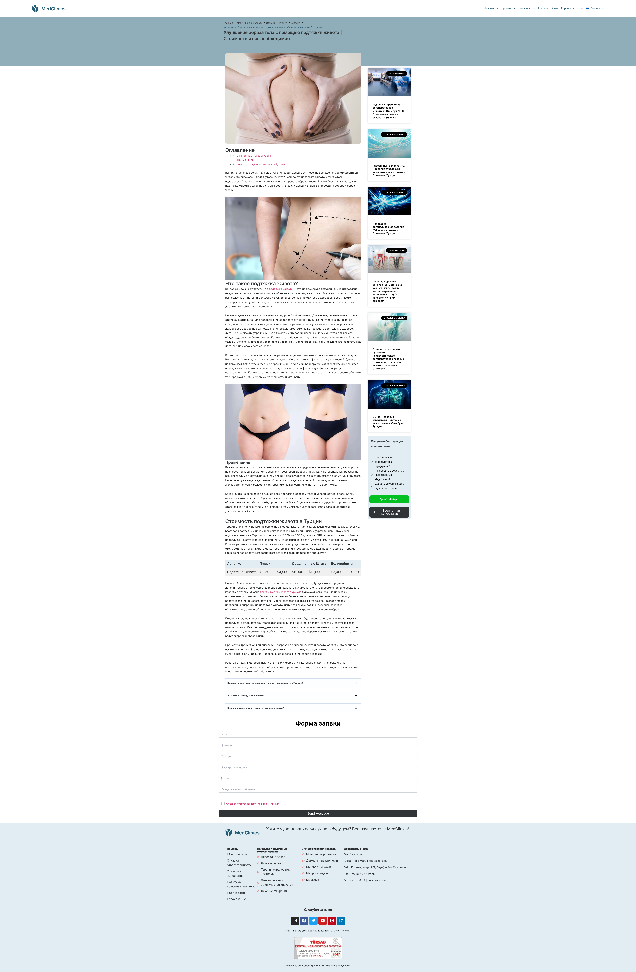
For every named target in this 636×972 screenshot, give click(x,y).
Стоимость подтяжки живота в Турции (259, 164)
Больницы (525, 8)
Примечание (245, 159)
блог (580, 8)
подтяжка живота (281, 288)
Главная (228, 22)
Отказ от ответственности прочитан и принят (252, 803)
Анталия (295, 22)
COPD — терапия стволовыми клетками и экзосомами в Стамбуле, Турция (388, 421)
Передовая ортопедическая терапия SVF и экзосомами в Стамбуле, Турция (388, 228)
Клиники (543, 8)
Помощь (232, 848)
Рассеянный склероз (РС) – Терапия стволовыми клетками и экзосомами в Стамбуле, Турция (389, 170)
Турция (283, 22)
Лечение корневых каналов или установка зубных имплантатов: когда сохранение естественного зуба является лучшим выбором (387, 291)
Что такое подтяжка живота (252, 155)
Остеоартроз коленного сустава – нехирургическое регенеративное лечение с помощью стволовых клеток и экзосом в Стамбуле (388, 359)
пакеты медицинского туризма (280, 592)
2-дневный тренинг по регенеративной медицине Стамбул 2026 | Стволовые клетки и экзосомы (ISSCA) (389, 111)
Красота (507, 8)
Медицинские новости (249, 22)
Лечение (489, 8)
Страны (566, 8)
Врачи (554, 8)
